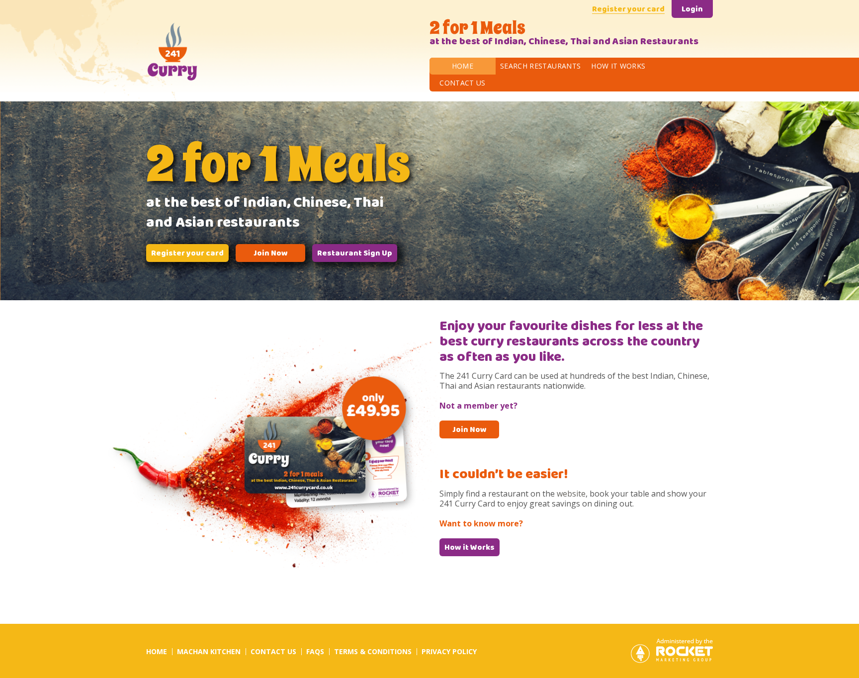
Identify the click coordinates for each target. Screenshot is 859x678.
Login (692, 10)
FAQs (315, 651)
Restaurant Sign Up (354, 254)
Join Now (271, 254)
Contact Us (462, 82)
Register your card (628, 10)
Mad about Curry (211, 51)
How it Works (469, 548)
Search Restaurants (540, 66)
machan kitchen (209, 651)
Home (462, 66)
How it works (618, 66)
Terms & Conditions (373, 651)
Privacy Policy (449, 651)
